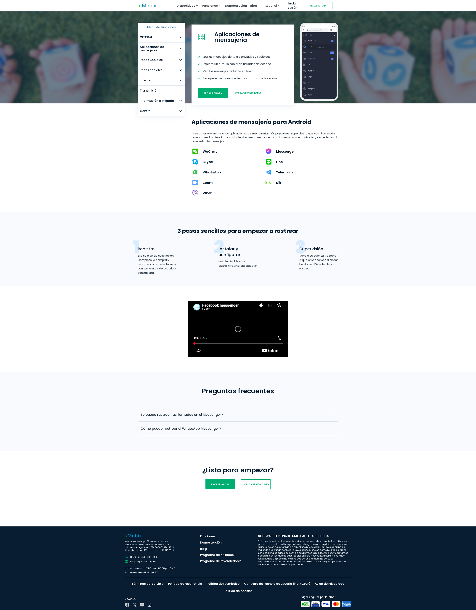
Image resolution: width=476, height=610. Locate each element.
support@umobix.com (143, 561)
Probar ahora (213, 93)
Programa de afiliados (217, 555)
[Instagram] (149, 605)
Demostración (236, 6)
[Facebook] (127, 605)
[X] (134, 605)
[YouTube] (142, 605)
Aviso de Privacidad (329, 584)
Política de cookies (238, 591)
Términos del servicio (148, 584)
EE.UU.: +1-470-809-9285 (144, 557)
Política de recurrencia (185, 584)
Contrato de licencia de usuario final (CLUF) (277, 584)
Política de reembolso (223, 584)
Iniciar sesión (292, 5)
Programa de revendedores (221, 561)
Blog (253, 6)
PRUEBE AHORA (318, 5)
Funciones (207, 536)
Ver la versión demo (248, 93)
